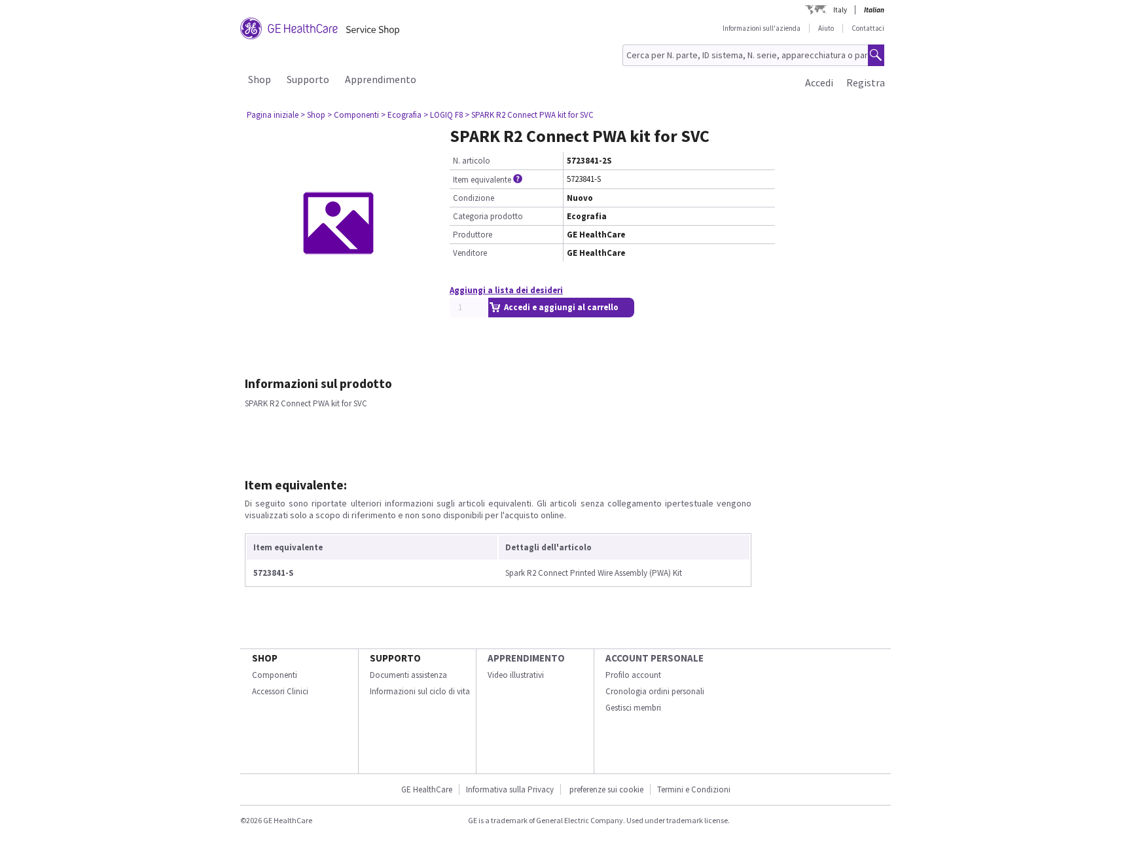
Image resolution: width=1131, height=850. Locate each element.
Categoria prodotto (488, 216)
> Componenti (353, 114)
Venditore (470, 252)
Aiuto (826, 28)
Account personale (654, 658)
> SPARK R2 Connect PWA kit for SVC (529, 114)
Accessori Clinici (280, 691)
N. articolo (471, 160)
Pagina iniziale (272, 114)
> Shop (312, 114)
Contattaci (868, 28)
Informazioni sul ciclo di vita (420, 691)
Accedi (819, 82)
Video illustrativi (516, 675)
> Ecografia (401, 114)
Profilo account (633, 675)
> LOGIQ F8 (443, 114)
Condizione (473, 198)
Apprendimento (380, 79)
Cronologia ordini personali (654, 691)
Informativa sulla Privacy (510, 789)
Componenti (274, 675)
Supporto (308, 79)
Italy (840, 9)
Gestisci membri (633, 707)
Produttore (472, 234)
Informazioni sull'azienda (761, 28)
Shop (259, 79)
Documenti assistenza (408, 675)
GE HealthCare (426, 789)
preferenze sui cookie (606, 789)
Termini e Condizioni (693, 789)
